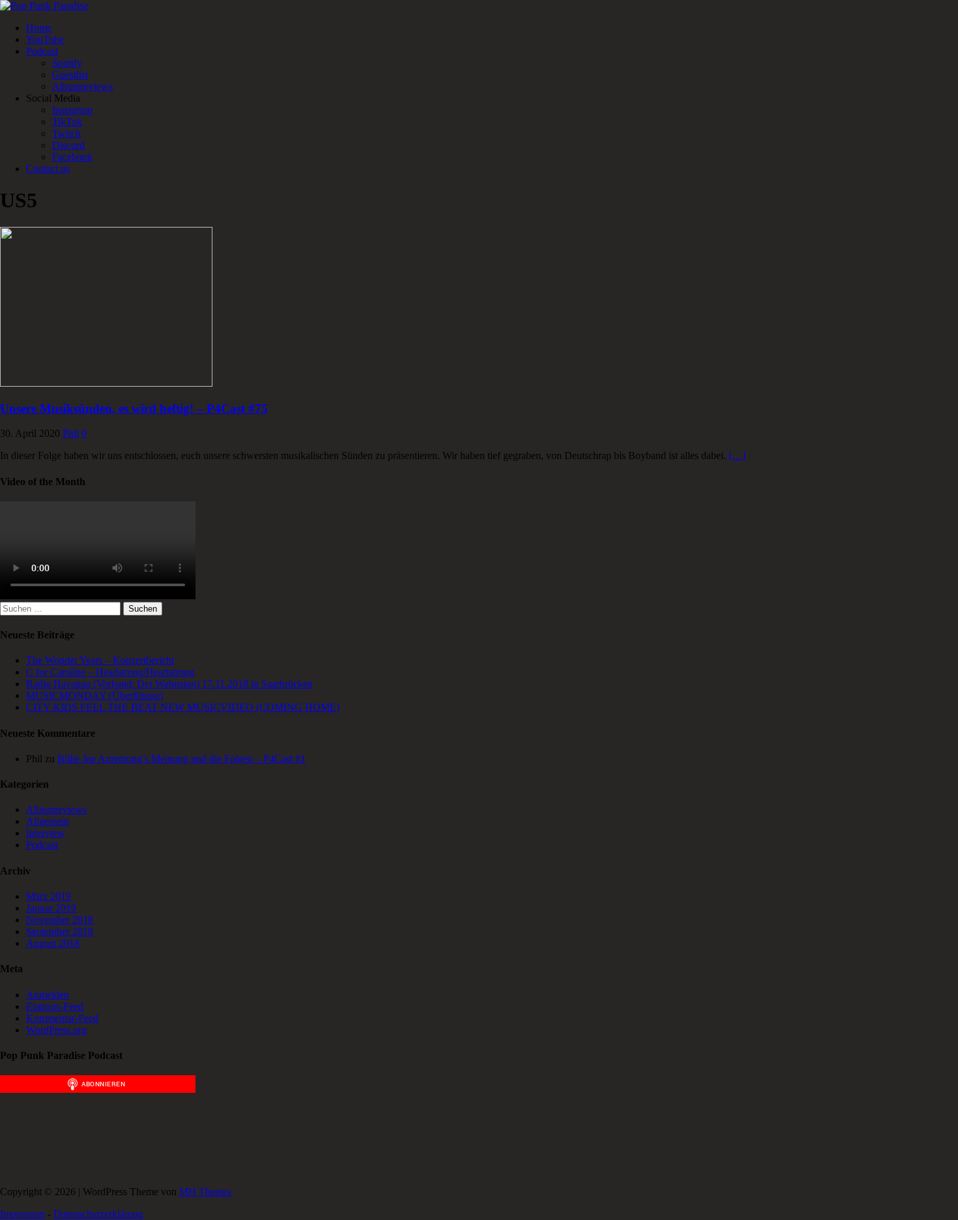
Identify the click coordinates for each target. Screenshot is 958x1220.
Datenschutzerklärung (98, 1213)
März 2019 (48, 896)
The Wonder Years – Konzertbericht (100, 660)
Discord (68, 145)
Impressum (22, 1213)
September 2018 (59, 931)
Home (38, 27)
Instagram (72, 109)
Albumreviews (82, 86)
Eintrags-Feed (54, 1006)
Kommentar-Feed (62, 1018)
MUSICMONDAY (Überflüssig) (94, 695)
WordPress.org (56, 1029)
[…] (737, 455)
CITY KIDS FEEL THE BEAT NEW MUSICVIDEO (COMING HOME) (183, 707)
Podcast (42, 51)
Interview (45, 833)
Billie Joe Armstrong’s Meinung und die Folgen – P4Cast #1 (181, 758)
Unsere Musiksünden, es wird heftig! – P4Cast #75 (134, 408)
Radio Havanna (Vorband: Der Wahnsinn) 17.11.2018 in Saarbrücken (169, 683)
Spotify (67, 62)
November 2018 (59, 919)
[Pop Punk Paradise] (44, 5)
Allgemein (47, 821)
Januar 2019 (51, 908)
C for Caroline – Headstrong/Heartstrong (110, 671)
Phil (71, 433)
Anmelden (47, 994)
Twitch (66, 133)
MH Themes (205, 1191)
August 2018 (53, 943)
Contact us (48, 168)
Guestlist (70, 74)
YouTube (45, 39)
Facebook (72, 156)
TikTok (67, 121)
